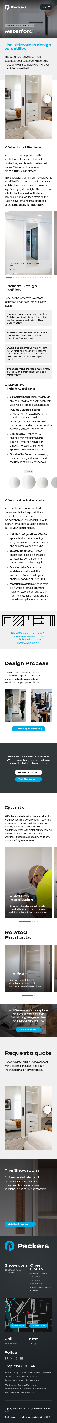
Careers (47, 1372)
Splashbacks (40, 1388)
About (8, 1372)
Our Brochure (32, 1380)
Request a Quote (27, 772)
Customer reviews (14, 1380)
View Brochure (27, 1029)
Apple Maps (18, 1326)
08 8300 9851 (12, 1344)
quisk (7, 1411)
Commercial (34, 1372)
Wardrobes (10, 1385)
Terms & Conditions (15, 1376)
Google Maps (38, 1326)
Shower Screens (13, 1388)
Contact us (33, 1376)
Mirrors (27, 1388)
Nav (44, 7)
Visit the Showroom (19, 1224)
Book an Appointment (27, 728)
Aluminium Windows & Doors (19, 1392)
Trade (23, 1372)
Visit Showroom (27, 779)
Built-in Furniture (27, 1385)
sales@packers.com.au (40, 1344)
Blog (15, 1372)
